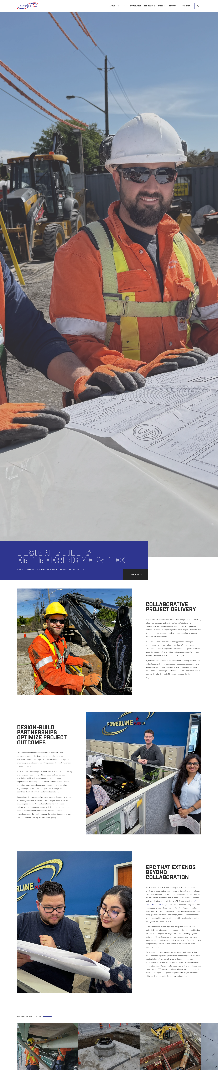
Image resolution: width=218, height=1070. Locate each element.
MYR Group (187, 6)
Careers (161, 6)
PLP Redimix (149, 6)
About (112, 6)
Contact (172, 6)
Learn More (134, 574)
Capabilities (135, 6)
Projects (122, 6)
